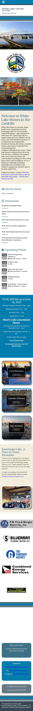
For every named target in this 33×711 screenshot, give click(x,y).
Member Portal (24, 707)
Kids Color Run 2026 (15, 269)
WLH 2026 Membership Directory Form (16, 232)
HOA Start (5, 707)
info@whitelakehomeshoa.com (13, 476)
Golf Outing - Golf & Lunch (17, 284)
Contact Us (16, 429)
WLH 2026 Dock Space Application (14, 226)
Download (5, 208)
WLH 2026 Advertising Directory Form (15, 220)
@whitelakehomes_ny (20, 674)
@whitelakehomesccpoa (18, 670)
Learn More (16, 374)
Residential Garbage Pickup (11, 205)
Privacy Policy (14, 707)
